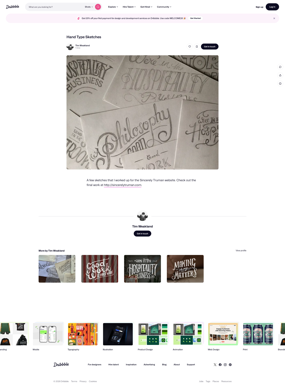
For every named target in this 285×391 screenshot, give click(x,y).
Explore (112, 7)
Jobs (201, 381)
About (177, 364)
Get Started (195, 18)
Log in (272, 7)
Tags (208, 381)
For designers (94, 364)
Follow (77, 48)
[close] (274, 18)
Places (216, 381)
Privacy (83, 381)
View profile (241, 250)
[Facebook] (220, 364)
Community (163, 7)
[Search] (98, 7)
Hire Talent (128, 7)
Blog (164, 364)
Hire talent (113, 364)
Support (191, 364)
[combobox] (54, 7)
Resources (226, 381)
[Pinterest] (230, 364)
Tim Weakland (82, 45)
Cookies (93, 381)
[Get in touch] (58, 277)
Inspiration (131, 364)
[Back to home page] (12, 7)
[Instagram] (225, 364)
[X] (215, 364)
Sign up (259, 7)
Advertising (149, 364)
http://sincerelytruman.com (122, 185)
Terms (74, 381)
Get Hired (145, 7)
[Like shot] (190, 47)
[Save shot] (197, 47)
